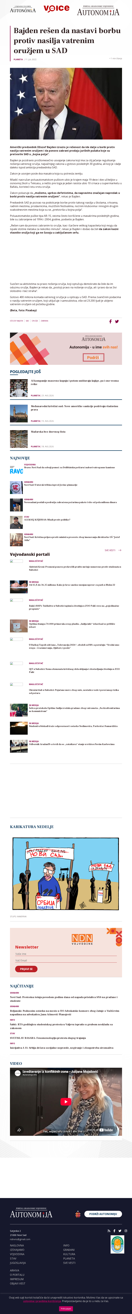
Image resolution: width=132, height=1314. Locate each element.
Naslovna (17, 1245)
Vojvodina (30, 464)
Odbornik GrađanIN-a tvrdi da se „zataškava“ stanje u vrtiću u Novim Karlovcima (71, 744)
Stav (26, 516)
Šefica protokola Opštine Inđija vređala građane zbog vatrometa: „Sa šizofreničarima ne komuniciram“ (74, 710)
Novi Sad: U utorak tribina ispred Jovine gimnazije (50, 485)
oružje (35, 321)
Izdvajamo (17, 1250)
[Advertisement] (66, 259)
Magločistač (36, 561)
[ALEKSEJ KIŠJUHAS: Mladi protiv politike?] (16, 522)
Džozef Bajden (16, 321)
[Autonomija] (98, 10)
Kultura (69, 1254)
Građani (28, 482)
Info (12, 1020)
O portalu (17, 1275)
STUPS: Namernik (18, 916)
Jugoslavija (18, 1263)
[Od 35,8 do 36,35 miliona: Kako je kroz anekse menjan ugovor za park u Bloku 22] (19, 586)
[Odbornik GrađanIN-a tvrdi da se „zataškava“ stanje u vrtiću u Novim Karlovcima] (19, 746)
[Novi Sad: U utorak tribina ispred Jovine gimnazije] (16, 487)
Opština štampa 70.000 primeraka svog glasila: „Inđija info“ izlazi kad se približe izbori (72, 626)
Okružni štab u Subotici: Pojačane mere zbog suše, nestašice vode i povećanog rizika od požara (74, 692)
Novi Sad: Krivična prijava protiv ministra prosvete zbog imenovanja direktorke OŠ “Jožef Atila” (72, 539)
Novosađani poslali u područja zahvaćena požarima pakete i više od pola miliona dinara (70, 502)
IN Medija (34, 582)
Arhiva (14, 1270)
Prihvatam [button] (66, 1308)
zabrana (44, 321)
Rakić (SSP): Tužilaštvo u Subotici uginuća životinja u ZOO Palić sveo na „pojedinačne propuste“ (74, 607)
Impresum (17, 1279)
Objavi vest (17, 1283)
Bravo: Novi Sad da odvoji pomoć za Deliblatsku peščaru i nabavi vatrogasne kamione (69, 467)
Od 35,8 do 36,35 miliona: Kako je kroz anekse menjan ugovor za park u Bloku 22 (72, 585)
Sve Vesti (110, 550)
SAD (27, 321)
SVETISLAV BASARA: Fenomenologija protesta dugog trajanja (48, 1038)
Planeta (18, 59)
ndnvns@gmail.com (20, 1239)
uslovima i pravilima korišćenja (42, 1301)
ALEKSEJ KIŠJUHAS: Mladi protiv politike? (47, 519)
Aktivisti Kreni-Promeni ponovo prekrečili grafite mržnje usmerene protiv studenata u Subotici (75, 568)
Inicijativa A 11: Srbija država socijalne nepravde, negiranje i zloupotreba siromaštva (61, 1047)
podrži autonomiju (103, 1214)
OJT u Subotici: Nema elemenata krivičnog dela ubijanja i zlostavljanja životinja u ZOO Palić (74, 671)
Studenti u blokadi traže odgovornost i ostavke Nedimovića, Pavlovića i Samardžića (73, 726)
